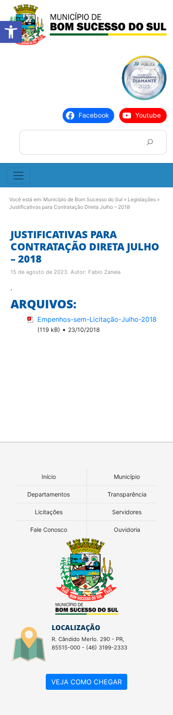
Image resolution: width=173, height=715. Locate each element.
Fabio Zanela (104, 272)
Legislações (142, 199)
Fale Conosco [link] (48, 529)
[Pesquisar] (150, 142)
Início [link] (49, 476)
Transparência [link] (127, 494)
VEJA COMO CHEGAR (86, 682)
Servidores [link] (127, 511)
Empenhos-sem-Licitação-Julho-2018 (97, 319)
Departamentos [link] (48, 494)
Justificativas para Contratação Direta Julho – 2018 (84, 246)
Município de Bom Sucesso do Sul (83, 199)
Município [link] (127, 476)
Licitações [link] (49, 511)
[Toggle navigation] (18, 175)
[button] (11, 32)
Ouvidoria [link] (127, 529)
